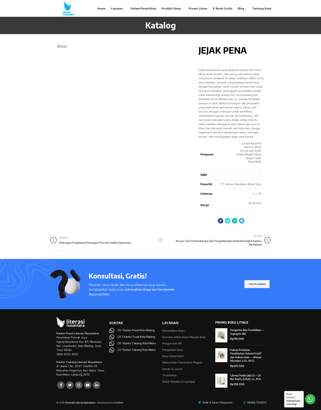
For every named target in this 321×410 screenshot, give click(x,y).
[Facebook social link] (220, 221)
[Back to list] (160, 240)
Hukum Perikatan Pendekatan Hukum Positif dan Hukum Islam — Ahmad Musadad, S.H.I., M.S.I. (245, 355)
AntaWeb (118, 402)
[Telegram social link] (241, 221)
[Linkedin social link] (96, 385)
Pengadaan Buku (172, 349)
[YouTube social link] (87, 385)
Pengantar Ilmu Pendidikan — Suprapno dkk (247, 331)
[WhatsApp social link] (234, 221)
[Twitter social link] (227, 221)
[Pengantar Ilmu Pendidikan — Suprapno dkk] (221, 335)
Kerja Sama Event (173, 356)
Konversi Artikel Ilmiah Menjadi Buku (184, 337)
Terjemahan (169, 375)
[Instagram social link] (78, 385)
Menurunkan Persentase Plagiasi (182, 362)
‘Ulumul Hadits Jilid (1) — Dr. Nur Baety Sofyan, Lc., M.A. (245, 377)
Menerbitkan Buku (173, 330)
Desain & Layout (172, 369)
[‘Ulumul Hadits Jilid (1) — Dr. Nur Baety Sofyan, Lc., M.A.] (221, 381)
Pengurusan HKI (172, 343)
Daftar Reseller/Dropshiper (178, 381)
